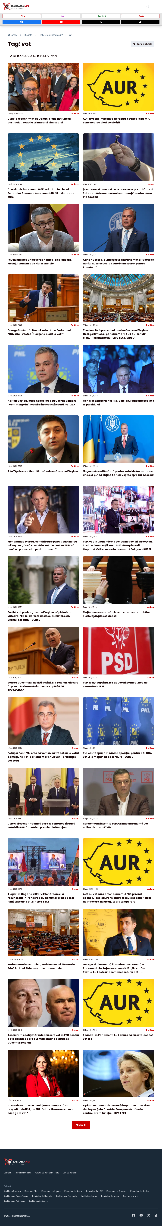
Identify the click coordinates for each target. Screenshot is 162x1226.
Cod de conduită (70, 1172)
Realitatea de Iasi (130, 1196)
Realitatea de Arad (89, 1196)
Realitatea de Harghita (42, 1196)
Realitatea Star (31, 1191)
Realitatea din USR (94, 1191)
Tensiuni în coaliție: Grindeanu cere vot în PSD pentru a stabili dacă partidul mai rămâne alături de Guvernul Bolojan (43, 1038)
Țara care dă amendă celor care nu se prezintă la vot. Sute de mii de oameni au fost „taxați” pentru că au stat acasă (118, 193)
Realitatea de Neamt (73, 1191)
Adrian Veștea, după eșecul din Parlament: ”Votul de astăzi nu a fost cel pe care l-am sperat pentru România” (118, 263)
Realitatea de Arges (110, 1196)
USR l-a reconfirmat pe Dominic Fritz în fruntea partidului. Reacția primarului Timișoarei (39, 120)
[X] (101, 22)
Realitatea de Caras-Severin (16, 1196)
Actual (150, 607)
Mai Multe (81, 1125)
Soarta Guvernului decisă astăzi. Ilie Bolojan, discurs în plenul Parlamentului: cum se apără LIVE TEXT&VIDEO (43, 686)
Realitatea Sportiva (12, 1191)
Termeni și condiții (23, 1172)
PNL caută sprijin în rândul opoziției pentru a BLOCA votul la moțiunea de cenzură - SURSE (117, 755)
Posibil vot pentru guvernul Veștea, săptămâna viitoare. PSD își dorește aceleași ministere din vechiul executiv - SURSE (39, 616)
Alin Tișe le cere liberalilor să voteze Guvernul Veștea (43, 471)
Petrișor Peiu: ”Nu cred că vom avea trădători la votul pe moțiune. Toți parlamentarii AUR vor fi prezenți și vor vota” (43, 756)
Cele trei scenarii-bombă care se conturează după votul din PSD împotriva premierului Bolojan (41, 825)
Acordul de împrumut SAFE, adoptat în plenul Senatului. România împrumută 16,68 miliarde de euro (41, 193)
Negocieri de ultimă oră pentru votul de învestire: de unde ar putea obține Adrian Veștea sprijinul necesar (118, 473)
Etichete (28, 35)
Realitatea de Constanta (66, 1196)
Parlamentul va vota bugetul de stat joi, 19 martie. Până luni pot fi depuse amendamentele (41, 966)
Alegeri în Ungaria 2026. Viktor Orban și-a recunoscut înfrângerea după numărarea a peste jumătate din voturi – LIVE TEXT (41, 897)
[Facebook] (22, 22)
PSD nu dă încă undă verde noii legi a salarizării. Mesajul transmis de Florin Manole (40, 261)
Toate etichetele (144, 44)
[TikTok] (140, 22)
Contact (7, 1172)
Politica (75, 113)
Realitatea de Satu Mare (14, 1201)
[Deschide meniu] (156, 6)
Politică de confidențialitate (47, 1172)
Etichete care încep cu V (50, 35)
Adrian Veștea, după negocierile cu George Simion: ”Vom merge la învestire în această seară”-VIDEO (42, 402)
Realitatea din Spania (38, 1201)
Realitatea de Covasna (116, 1191)
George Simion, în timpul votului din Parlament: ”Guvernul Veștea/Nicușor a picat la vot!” (40, 332)
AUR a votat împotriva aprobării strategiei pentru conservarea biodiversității (116, 120)
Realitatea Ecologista (51, 1191)
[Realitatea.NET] (16, 6)
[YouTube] (61, 22)
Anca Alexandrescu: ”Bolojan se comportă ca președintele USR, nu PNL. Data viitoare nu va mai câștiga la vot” (40, 1109)
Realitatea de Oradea (139, 1191)
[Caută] (147, 6)
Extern (151, 184)
